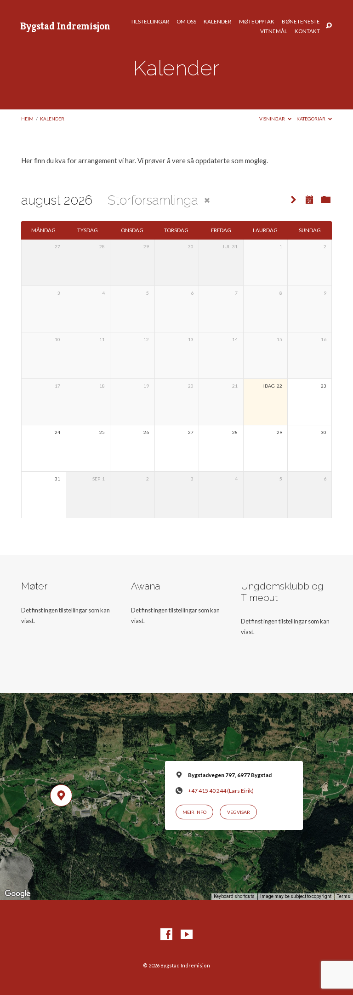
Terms (343, 896)
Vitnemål (273, 31)
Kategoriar (311, 118)
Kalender (217, 21)
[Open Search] (329, 26)
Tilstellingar (150, 21)
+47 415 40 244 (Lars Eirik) (221, 790)
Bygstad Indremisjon (65, 25)
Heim (27, 118)
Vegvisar (238, 812)
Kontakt (307, 31)
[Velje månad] (309, 199)
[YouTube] (187, 935)
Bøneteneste (301, 21)
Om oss (186, 21)
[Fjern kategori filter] (207, 200)
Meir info (194, 812)
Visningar (272, 118)
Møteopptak (256, 21)
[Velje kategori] (326, 200)
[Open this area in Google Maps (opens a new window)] (17, 894)
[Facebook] (166, 935)
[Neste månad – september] (293, 200)
